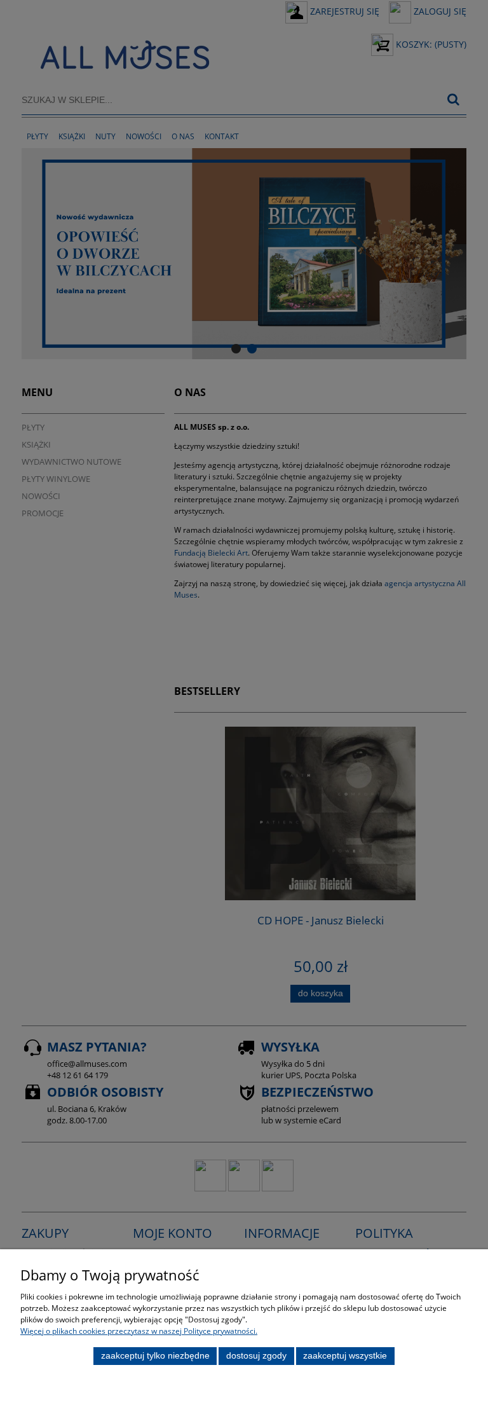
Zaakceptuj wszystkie (345, 1356)
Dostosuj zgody (256, 1356)
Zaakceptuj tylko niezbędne (155, 1356)
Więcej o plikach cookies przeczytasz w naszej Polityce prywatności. (138, 1331)
